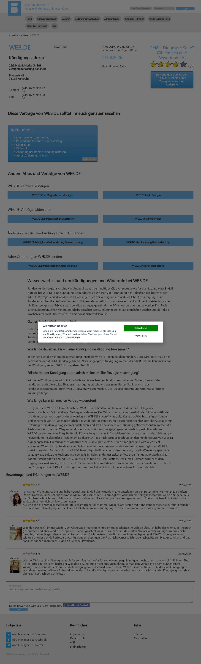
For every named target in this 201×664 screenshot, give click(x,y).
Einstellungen (73, 337)
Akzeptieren (141, 328)
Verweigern (141, 336)
